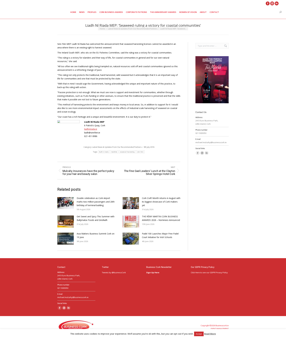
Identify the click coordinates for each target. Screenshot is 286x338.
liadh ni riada (104, 152)
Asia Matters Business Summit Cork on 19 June (95, 235)
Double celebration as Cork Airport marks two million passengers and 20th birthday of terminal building (96, 202)
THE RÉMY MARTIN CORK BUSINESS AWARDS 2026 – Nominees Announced (161, 218)
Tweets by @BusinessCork (114, 272)
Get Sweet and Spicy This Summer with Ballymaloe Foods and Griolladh (95, 218)
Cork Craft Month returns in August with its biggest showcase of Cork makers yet (161, 202)
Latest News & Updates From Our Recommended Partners (117, 147)
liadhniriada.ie (90, 129)
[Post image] (65, 203)
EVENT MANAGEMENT (220, 328)
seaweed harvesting (127, 152)
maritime (114, 152)
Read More (210, 333)
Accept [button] (199, 333)
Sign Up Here (153, 272)
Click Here (195, 272)
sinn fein (140, 152)
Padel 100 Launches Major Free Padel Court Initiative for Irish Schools (160, 235)
